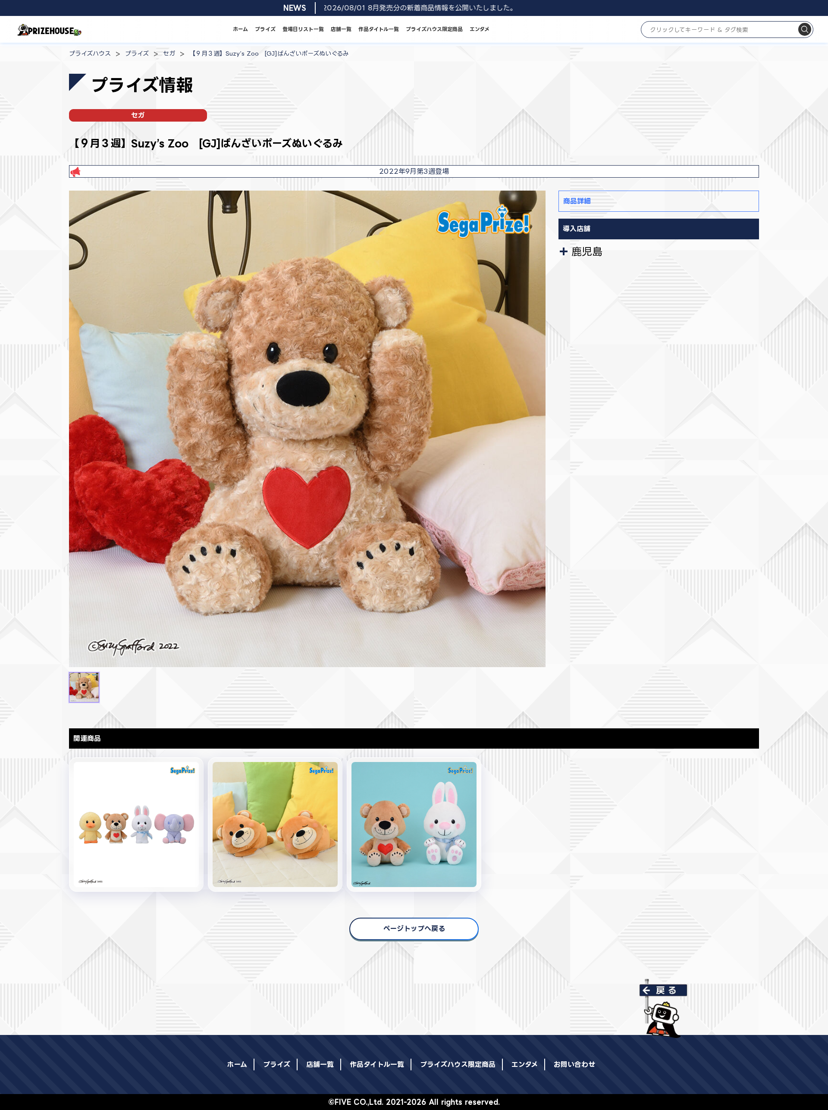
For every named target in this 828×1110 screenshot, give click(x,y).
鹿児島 (586, 251)
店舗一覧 (341, 29)
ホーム (240, 29)
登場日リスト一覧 (303, 29)
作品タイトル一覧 (378, 29)
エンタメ (479, 29)
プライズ (265, 29)
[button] (84, 687)
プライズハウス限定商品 (434, 29)
